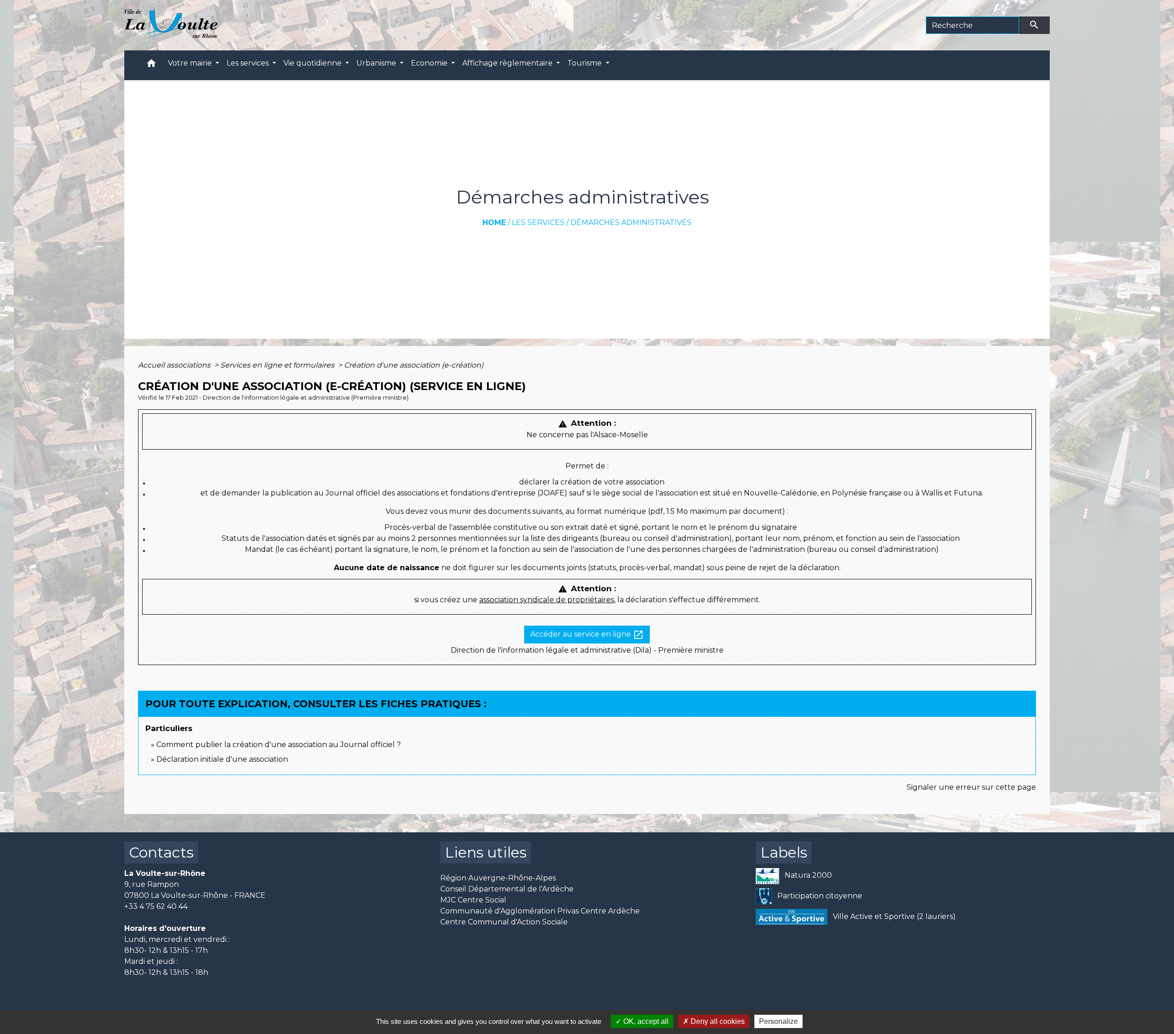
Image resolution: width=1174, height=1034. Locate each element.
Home (494, 222)
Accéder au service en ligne (587, 634)
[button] (151, 65)
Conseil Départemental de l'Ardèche (507, 889)
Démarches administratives (631, 222)
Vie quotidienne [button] (313, 63)
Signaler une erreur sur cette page (971, 787)
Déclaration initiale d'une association (223, 759)
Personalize (778, 1021)
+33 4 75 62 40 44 (156, 906)
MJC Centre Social (473, 900)
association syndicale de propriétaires (546, 599)
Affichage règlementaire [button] (508, 63)
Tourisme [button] (585, 63)
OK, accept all (645, 1021)
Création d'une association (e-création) (413, 365)
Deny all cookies (717, 1021)
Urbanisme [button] (377, 63)
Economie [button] (430, 63)
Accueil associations (175, 365)
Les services (538, 222)
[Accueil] (170, 25)
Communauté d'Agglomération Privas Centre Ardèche (540, 911)
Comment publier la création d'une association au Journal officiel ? (278, 744)
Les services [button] (249, 63)
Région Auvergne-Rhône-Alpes (498, 878)
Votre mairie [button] (191, 63)
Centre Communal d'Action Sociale (504, 922)
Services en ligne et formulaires (278, 365)
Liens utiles (485, 852)
